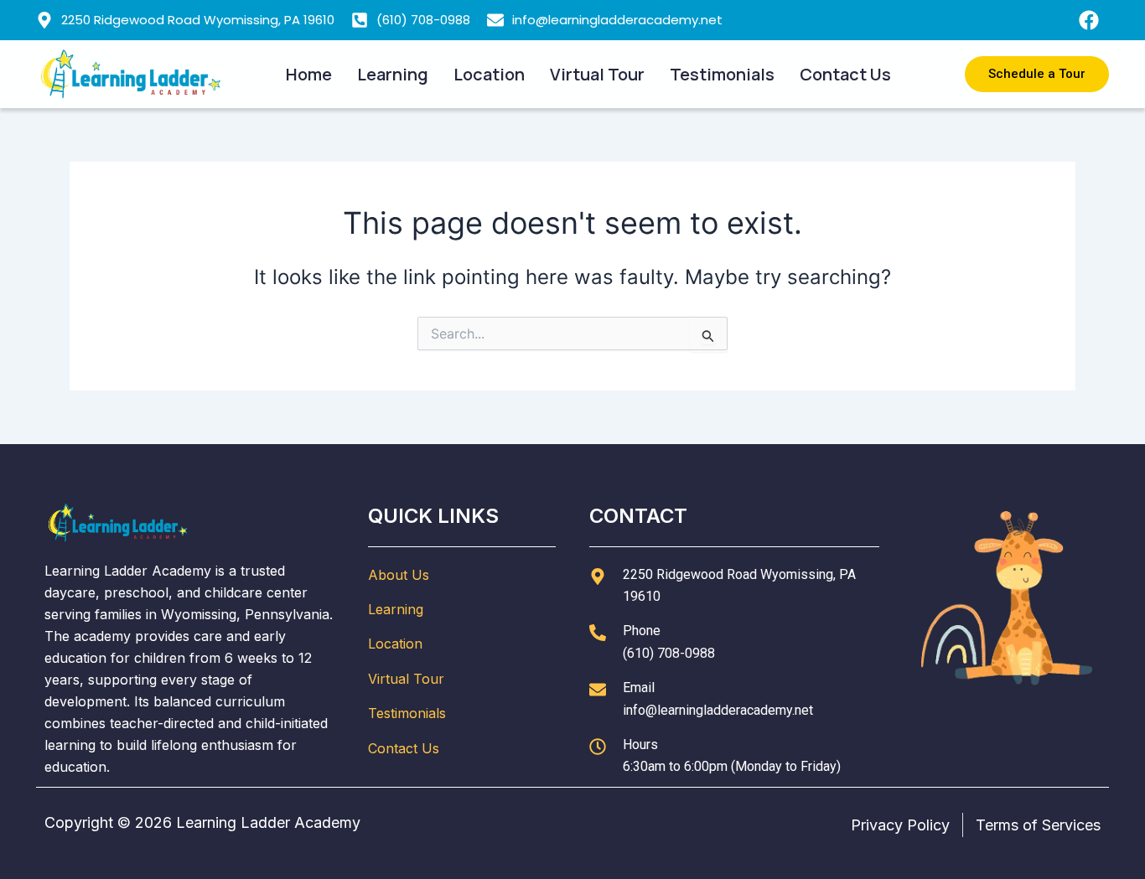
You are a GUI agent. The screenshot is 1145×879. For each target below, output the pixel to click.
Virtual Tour (597, 74)
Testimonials (722, 74)
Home (309, 74)
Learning (392, 74)
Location (489, 74)
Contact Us (845, 74)
